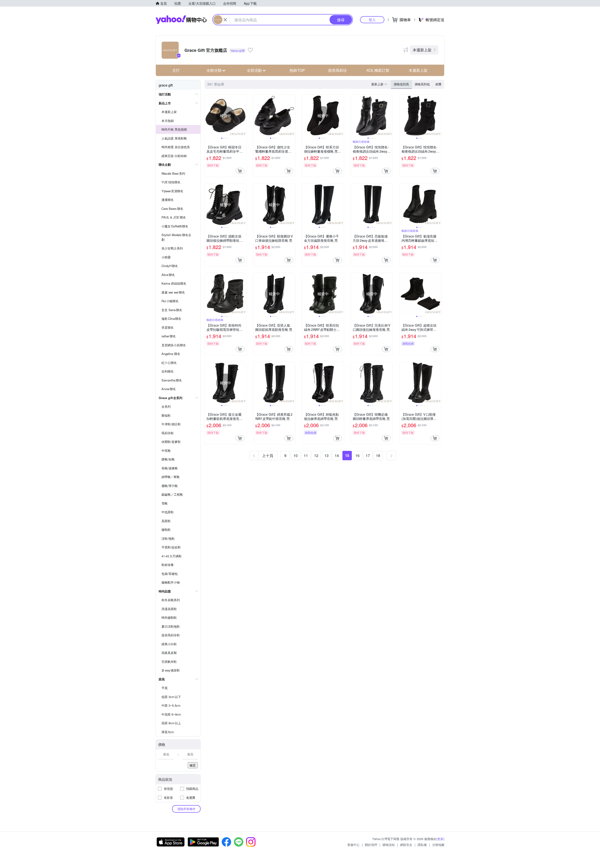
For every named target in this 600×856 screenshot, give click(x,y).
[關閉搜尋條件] (225, 20)
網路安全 (406, 844)
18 (378, 455)
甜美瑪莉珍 (337, 70)
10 (295, 455)
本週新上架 (422, 50)
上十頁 (267, 455)
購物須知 (388, 844)
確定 (193, 765)
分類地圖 (438, 844)
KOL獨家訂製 (378, 70)
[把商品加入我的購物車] (240, 171)
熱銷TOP (297, 70)
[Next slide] (243, 115)
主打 (176, 70)
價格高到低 (422, 84)
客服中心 (353, 844)
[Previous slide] (208, 115)
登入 (372, 19)
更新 (440, 839)
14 (337, 455)
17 (368, 455)
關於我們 (371, 844)
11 (306, 455)
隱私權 (422, 844)
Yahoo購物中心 (181, 19)
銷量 (438, 84)
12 (316, 455)
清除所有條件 (186, 809)
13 (326, 455)
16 (357, 455)
